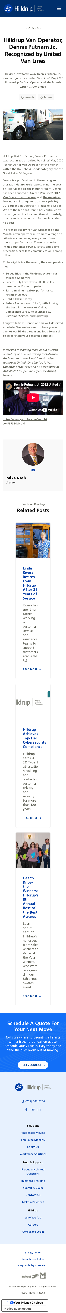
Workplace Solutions (33, 1154)
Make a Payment (33, 1202)
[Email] (33, 470)
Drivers (47, 97)
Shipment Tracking (33, 1181)
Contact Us (33, 1195)
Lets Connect (32, 1065)
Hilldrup (24, 8)
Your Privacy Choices (28, 1302)
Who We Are (33, 1217)
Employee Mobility (33, 1140)
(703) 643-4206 (35, 1101)
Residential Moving (33, 1133)
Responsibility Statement (33, 1265)
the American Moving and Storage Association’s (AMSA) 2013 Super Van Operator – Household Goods (32, 201)
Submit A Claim (33, 1188)
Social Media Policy (33, 1259)
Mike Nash (16, 478)
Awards (29, 97)
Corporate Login (33, 1232)
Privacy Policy (32, 1253)
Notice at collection (17, 1308)
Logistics (33, 1147)
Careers (33, 1224)
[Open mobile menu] (59, 8)
